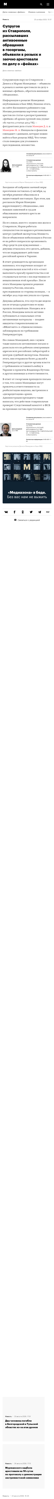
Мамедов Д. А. (40, 126)
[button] (48, 4)
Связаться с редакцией (29, 519)
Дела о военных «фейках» (14, 11)
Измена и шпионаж (36, 11)
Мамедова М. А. (11, 130)
